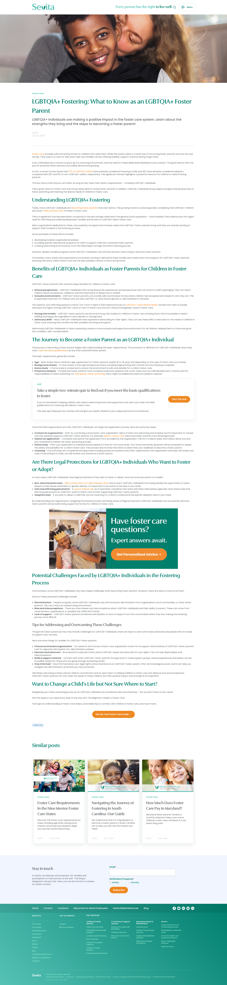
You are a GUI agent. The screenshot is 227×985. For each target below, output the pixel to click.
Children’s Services (119, 932)
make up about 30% (53, 210)
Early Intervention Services (96, 953)
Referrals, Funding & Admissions (144, 942)
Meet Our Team (167, 946)
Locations (36, 961)
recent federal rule (83, 489)
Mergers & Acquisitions (41, 957)
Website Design (51, 980)
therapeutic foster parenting (89, 373)
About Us (36, 916)
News (34, 941)
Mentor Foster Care (114, 435)
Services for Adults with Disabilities (120, 928)
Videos (35, 947)
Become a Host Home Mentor (120, 937)
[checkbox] (119, 883)
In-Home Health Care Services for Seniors (170, 937)
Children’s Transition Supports (94, 943)
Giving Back (36, 937)
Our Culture (36, 924)
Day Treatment (92, 939)
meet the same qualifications (53, 350)
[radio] (119, 883)
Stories (35, 944)
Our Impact (36, 934)
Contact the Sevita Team (42, 954)
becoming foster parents (84, 207)
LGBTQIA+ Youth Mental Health (142, 304)
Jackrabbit (64, 980)
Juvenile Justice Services (96, 936)
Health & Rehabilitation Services (145, 937)
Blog (34, 951)
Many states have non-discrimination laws (86, 483)
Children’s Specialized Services (145, 931)
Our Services (93, 915)
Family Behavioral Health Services (96, 931)
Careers (62, 924)
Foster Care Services (94, 927)
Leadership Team (39, 930)
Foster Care (37, 725)
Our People (36, 927)
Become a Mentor (66, 927)
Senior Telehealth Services (168, 942)
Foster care (38, 153)
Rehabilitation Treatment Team (171, 931)
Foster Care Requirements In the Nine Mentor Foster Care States (58, 808)
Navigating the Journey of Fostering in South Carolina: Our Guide (113, 808)
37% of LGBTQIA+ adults (80, 171)
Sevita (35, 132)
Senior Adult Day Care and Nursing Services (170, 926)
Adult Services (142, 927)
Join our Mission (66, 916)
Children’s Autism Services (93, 949)
